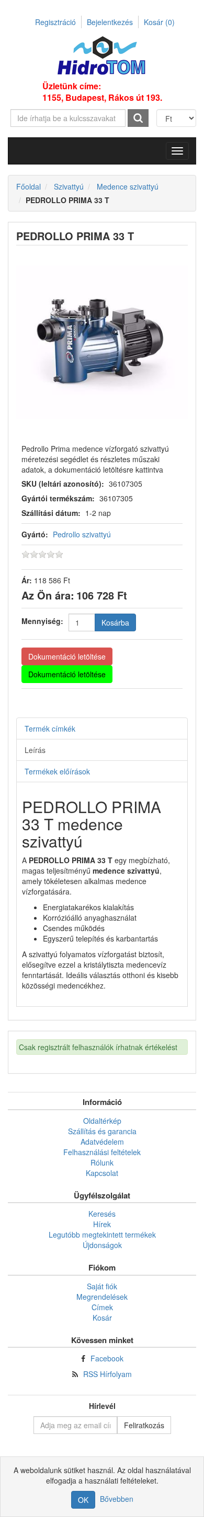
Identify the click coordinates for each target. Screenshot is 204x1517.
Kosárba (115, 622)
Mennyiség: (42, 621)
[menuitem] (102, 1120)
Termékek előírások (57, 771)
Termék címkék (50, 728)
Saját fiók (102, 1286)
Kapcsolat (102, 1173)
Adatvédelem (102, 1141)
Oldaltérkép (102, 1120)
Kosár (159, 22)
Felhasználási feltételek (102, 1152)
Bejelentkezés (110, 22)
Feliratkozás (144, 1425)
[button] (177, 151)
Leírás (35, 750)
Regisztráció (55, 22)
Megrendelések (102, 1296)
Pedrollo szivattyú (82, 534)
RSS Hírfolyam (107, 1374)
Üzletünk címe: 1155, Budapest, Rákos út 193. (102, 91)
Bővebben (116, 1499)
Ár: (26, 580)
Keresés (102, 1213)
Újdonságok (102, 1245)
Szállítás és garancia (102, 1131)
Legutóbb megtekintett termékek (102, 1234)
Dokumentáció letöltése (67, 656)
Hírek (102, 1224)
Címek (102, 1307)
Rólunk (102, 1162)
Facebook (106, 1358)
